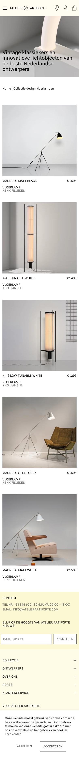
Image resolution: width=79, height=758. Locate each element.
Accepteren (52, 746)
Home (7, 88)
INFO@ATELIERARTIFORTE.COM (35, 609)
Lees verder (13, 734)
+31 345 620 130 (25, 604)
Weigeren (24, 746)
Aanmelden (65, 639)
